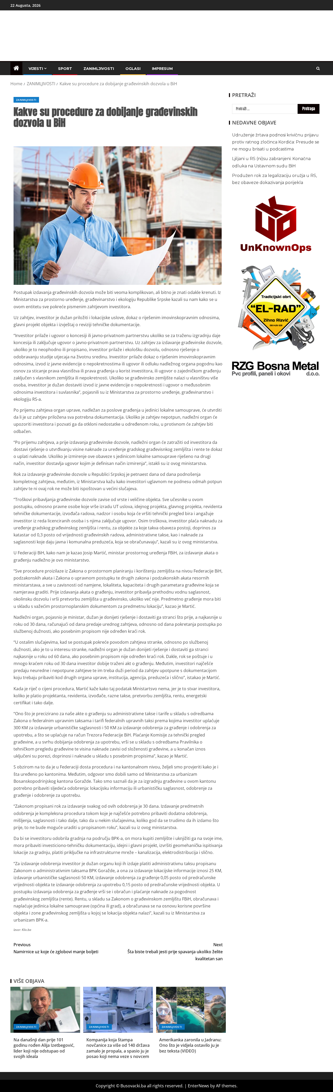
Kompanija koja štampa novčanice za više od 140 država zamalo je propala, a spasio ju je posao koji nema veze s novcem (118, 1048)
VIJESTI (36, 68)
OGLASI (132, 68)
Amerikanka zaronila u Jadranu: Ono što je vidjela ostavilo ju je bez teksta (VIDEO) (190, 1045)
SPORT (65, 68)
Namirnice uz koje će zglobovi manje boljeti (56, 948)
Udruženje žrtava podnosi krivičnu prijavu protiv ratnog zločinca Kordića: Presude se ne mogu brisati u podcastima (275, 142)
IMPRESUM (162, 68)
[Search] (318, 68)
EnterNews (198, 1086)
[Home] (16, 68)
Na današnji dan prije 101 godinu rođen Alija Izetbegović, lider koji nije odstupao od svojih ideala (44, 1048)
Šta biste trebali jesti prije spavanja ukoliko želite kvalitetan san (175, 952)
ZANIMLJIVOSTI (99, 68)
